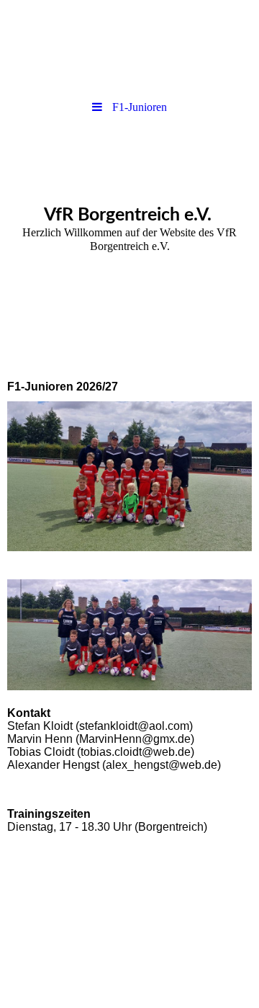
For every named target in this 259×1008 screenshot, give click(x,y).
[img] (129, 47)
